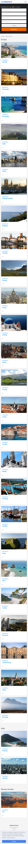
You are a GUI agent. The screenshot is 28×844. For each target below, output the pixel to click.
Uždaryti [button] (14, 841)
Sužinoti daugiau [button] (11, 837)
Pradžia (2, 36)
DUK (14, 830)
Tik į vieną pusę (17, 7)
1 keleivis (14, 25)
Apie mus (14, 828)
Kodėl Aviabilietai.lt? (14, 827)
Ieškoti (15, 29)
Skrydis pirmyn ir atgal (7, 7)
